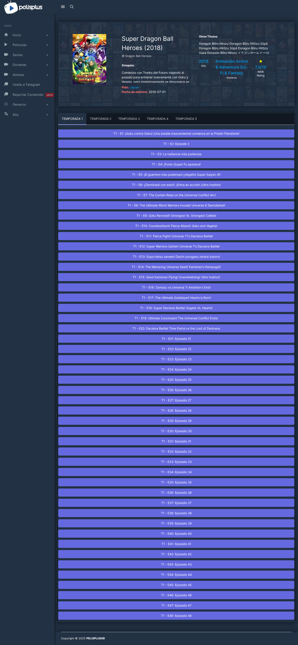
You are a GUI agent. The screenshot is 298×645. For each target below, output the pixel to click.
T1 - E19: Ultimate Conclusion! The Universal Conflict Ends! (176, 318)
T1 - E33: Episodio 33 (176, 462)
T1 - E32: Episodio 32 (176, 451)
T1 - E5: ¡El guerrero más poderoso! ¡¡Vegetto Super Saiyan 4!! (176, 174)
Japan (134, 87)
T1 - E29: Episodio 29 (176, 421)
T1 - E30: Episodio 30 (176, 431)
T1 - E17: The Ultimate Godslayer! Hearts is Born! (176, 297)
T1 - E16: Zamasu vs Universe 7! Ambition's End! (176, 287)
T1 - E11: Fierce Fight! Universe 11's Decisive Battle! (176, 236)
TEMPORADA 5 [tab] (186, 118)
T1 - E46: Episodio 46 (176, 595)
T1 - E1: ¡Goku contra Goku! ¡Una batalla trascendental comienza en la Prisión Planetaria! (176, 133)
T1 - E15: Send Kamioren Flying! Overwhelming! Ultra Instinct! (176, 277)
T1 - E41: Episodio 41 (176, 544)
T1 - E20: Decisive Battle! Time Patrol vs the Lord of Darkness (176, 328)
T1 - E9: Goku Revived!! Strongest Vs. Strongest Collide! (176, 215)
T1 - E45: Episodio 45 (176, 585)
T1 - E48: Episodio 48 (176, 615)
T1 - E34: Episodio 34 (176, 472)
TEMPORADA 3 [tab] (129, 118)
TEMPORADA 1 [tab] (72, 118)
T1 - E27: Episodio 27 (176, 400)
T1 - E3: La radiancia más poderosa (176, 154)
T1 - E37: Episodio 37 (176, 503)
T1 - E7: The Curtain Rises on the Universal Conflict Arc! (176, 195)
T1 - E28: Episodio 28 (176, 410)
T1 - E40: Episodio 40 (176, 533)
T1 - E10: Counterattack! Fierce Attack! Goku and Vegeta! (176, 226)
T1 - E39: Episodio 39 (176, 523)
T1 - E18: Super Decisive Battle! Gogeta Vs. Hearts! (176, 308)
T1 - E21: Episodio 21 (176, 339)
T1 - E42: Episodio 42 (176, 554)
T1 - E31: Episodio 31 (176, 441)
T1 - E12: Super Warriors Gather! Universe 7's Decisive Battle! (176, 246)
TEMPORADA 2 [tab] (100, 118)
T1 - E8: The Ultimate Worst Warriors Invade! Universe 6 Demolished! (176, 205)
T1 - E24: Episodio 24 (176, 369)
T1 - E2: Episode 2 (176, 144)
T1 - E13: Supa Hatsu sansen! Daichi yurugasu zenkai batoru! (176, 256)
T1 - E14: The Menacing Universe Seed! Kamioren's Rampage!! (176, 267)
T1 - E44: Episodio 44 (176, 574)
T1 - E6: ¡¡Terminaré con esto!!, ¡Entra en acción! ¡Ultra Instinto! (176, 185)
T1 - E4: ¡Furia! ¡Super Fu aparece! (176, 164)
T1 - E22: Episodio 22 (176, 349)
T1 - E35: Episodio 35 (176, 482)
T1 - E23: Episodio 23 (176, 359)
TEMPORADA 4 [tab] (157, 118)
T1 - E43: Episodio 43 (176, 564)
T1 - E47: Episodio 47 (176, 605)
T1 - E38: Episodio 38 (176, 513)
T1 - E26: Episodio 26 (176, 390)
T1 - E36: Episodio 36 (176, 492)
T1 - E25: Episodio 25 (176, 380)
